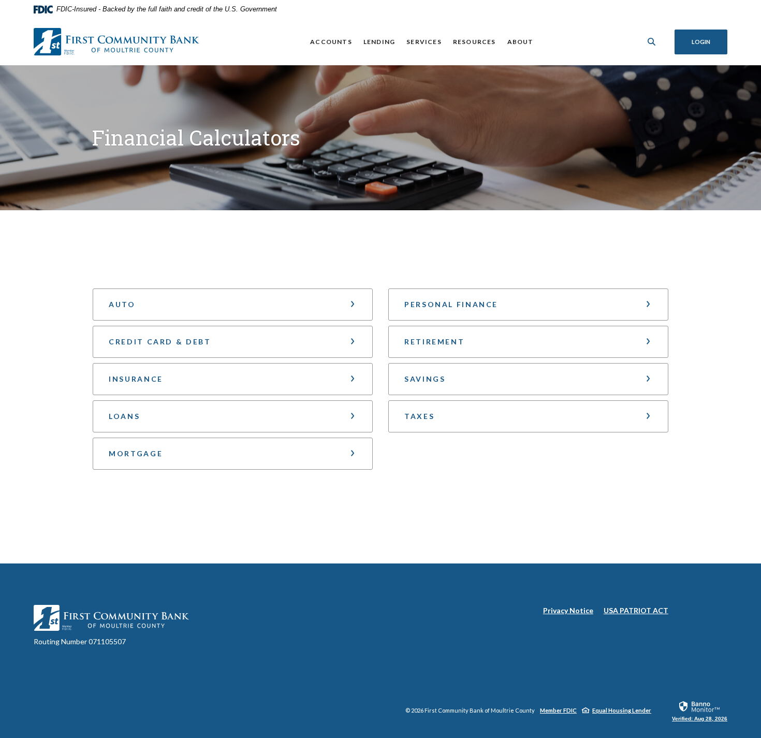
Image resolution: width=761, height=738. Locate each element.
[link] (699, 710)
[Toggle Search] (652, 41)
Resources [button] (474, 42)
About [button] (520, 42)
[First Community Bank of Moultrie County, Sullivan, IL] (116, 41)
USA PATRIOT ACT (636, 610)
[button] (232, 304)
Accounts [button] (331, 42)
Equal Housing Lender (621, 710)
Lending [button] (379, 42)
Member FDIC (558, 710)
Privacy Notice (568, 610)
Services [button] (424, 42)
